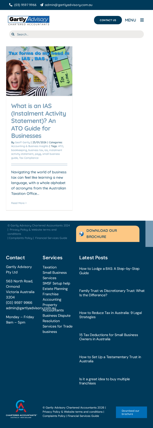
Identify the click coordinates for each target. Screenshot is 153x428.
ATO (60, 146)
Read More (18, 203)
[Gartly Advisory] (28, 16)
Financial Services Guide (51, 238)
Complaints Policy (20, 238)
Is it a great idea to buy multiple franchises (104, 381)
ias (46, 150)
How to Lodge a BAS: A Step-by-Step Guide (109, 270)
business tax (35, 150)
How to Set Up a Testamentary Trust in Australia (110, 359)
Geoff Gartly (22, 142)
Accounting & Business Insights (29, 146)
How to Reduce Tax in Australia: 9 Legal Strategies (110, 314)
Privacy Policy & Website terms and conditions (73, 411)
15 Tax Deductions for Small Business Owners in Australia (108, 336)
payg (38, 153)
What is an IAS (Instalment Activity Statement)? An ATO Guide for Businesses (38, 120)
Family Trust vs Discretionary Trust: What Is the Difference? (112, 292)
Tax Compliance (28, 157)
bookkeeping (19, 150)
